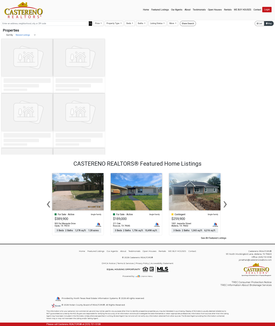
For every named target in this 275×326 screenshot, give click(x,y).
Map (269, 23)
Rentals (228, 9)
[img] (130, 276)
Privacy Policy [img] (142, 263)
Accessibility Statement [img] (162, 263)
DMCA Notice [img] (108, 263)
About (187, 9)
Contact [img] (257, 9)
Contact (192, 251)
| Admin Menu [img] (147, 276)
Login (267, 9)
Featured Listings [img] (160, 9)
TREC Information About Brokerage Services (246, 285)
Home (146, 9)
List (260, 23)
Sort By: (9, 35)
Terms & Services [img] (125, 263)
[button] (98, 23)
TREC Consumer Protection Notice (252, 282)
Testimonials (199, 9)
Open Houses (215, 9)
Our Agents (176, 9)
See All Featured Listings (213, 238)
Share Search (188, 23)
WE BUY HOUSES (242, 9)
